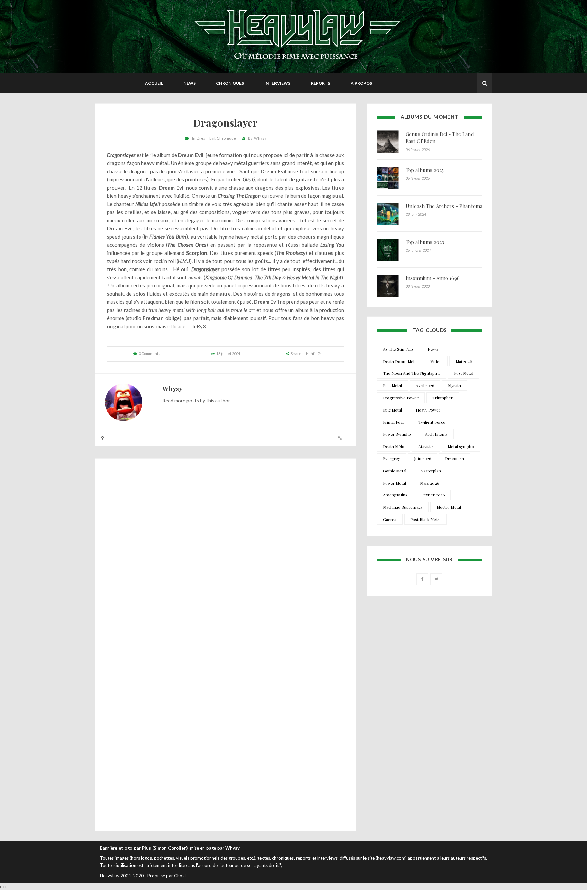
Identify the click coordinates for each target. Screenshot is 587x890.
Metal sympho (461, 446)
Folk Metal (392, 385)
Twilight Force (431, 422)
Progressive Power (401, 397)
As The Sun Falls (398, 349)
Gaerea (389, 519)
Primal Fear (393, 422)
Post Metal (463, 373)
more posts (186, 400)
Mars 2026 (429, 483)
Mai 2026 (464, 361)
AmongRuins (395, 495)
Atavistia (426, 446)
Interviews (277, 83)
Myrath (454, 385)
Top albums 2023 (425, 242)
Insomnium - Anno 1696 (433, 278)
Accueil (154, 83)
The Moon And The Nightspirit (411, 373)
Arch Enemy (436, 434)
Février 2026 (433, 495)
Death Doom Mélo (400, 361)
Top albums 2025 (425, 170)
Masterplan (430, 470)
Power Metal (394, 483)
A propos (361, 83)
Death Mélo (393, 446)
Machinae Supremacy (403, 507)
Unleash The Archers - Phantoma (444, 206)
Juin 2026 (422, 458)
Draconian (454, 458)
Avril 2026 (425, 385)
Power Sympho (397, 434)
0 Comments (149, 353)
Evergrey (391, 458)
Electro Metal (449, 507)
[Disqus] (225, 556)
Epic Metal (392, 410)
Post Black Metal (425, 519)
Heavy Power (428, 410)
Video (436, 361)
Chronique (226, 138)
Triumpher (442, 397)
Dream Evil (206, 138)
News (189, 83)
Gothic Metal (394, 470)
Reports (320, 83)
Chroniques (230, 83)
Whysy (260, 138)
